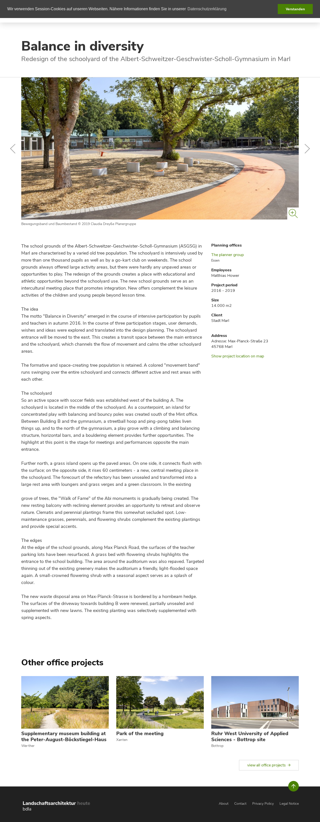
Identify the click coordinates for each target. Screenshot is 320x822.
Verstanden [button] (295, 9)
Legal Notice (289, 803)
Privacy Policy (263, 803)
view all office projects (266, 765)
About (223, 803)
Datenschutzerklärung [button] (207, 9)
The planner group (227, 255)
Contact (240, 803)
